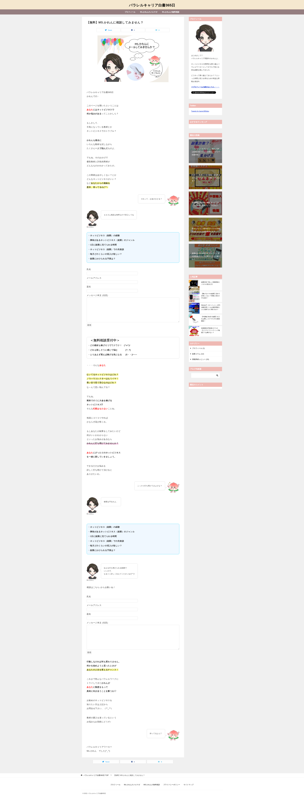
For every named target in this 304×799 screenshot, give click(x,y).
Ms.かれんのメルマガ (148, 12)
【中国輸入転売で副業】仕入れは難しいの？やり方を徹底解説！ (210, 319)
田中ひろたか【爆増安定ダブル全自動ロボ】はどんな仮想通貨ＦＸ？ (206, 230)
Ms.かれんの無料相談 (170, 12)
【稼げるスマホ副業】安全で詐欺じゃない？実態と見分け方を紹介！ (210, 296)
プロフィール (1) (198, 348)
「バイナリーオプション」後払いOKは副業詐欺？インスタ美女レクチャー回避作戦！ (206, 152)
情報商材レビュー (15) (200, 359)
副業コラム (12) (198, 354)
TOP (96, 775)
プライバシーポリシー (171, 785)
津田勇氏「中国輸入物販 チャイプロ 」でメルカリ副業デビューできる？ (205, 204)
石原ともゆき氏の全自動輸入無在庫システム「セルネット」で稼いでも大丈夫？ (206, 178)
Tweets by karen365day (200, 111)
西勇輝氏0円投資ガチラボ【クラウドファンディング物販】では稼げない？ (210, 330)
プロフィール (130, 12)
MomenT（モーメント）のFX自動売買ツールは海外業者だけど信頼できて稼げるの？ (210, 307)
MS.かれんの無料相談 (152, 785)
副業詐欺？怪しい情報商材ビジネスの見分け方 (210, 283)
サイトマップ (189, 785)
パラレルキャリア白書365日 (152, 5)
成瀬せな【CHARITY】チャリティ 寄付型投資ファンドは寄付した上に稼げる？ (206, 256)
